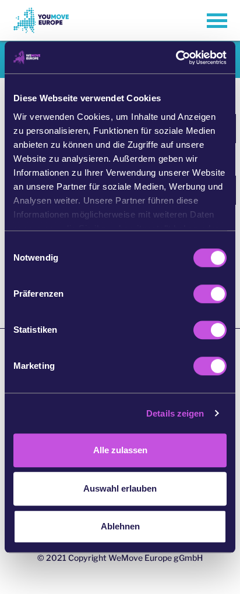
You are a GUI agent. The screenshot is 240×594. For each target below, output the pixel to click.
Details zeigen (175, 413)
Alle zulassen (120, 450)
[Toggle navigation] (217, 21)
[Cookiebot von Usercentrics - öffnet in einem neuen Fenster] (176, 57)
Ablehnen (120, 526)
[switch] (210, 293)
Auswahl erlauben (120, 488)
